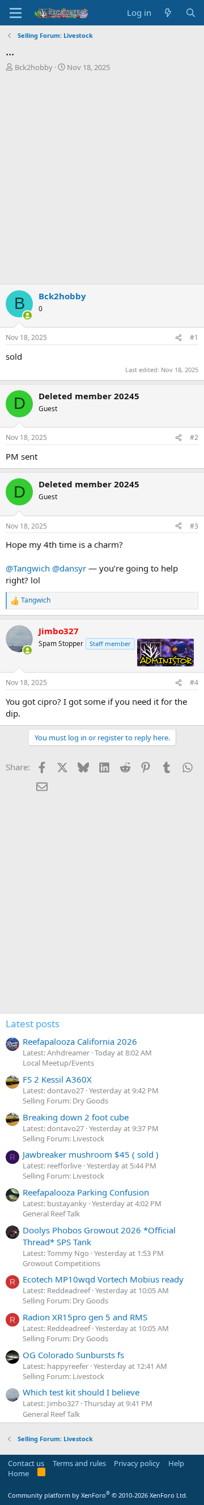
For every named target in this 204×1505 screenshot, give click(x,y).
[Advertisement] (102, 179)
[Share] (178, 337)
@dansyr (69, 568)
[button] (15, 13)
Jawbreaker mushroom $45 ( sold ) (91, 1154)
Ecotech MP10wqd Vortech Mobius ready (103, 1279)
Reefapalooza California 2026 (80, 1041)
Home (18, 1473)
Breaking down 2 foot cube (76, 1117)
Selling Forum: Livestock (63, 1138)
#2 (194, 437)
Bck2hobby (34, 67)
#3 (194, 526)
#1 (194, 337)
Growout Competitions (61, 1263)
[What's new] (168, 12)
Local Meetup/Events (58, 1063)
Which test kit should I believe (81, 1392)
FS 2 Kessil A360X (57, 1079)
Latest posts (33, 1023)
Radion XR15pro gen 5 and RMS (85, 1317)
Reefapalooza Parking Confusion (86, 1192)
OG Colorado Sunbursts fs (73, 1354)
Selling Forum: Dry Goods (65, 1101)
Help (176, 1463)
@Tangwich (28, 568)
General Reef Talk (51, 1214)
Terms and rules (79, 1463)
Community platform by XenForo (98, 1495)
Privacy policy (137, 1463)
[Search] (191, 12)
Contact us (26, 1463)
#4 (194, 682)
